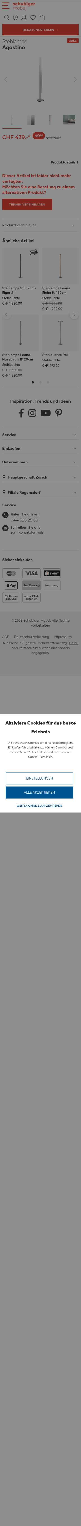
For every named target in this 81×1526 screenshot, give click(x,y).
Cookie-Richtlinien (40, 757)
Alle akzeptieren (39, 792)
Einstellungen (39, 778)
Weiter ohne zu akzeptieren (39, 805)
